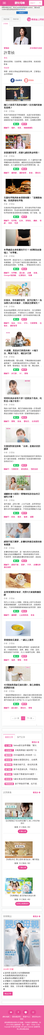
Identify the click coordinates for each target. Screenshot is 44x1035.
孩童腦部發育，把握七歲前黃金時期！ (22, 152)
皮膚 (29, 273)
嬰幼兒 (38, 173)
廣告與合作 (36, 1017)
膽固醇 (14, 615)
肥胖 (23, 565)
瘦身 (19, 517)
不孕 (29, 565)
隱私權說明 (21, 9)
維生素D (14, 708)
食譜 (13, 660)
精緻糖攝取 (28, 128)
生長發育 (35, 421)
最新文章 (9, 737)
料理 (25, 660)
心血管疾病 (23, 615)
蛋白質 (22, 273)
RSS (21, 1019)
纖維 (35, 221)
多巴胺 (14, 373)
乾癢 (30, 275)
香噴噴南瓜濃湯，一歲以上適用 (18, 640)
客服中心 (26, 1017)
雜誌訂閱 (8, 994)
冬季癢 (14, 273)
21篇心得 (22, 831)
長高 (19, 128)
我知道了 (22, 12)
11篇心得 (22, 867)
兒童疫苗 (14, 469)
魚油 (13, 323)
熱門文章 (21, 737)
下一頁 (30, 718)
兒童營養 (33, 323)
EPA (25, 323)
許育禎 (6, 23)
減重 (32, 517)
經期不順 (14, 565)
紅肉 (21, 221)
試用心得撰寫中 (22, 904)
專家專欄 (6, 19)
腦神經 (14, 173)
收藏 (24, 124)
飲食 (31, 173)
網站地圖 (6, 1017)
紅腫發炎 (22, 275)
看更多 (34, 742)
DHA (19, 323)
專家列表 (16, 19)
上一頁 (15, 718)
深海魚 (28, 221)
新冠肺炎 (24, 469)
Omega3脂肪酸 (10, 275)
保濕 (35, 273)
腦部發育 (22, 173)
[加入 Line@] (26, 1012)
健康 (25, 517)
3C (20, 373)
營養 (26, 373)
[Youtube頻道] (11, 1012)
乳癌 (16, 223)
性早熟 (14, 221)
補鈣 (13, 128)
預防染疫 (34, 469)
